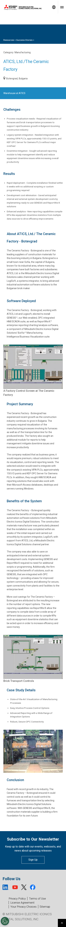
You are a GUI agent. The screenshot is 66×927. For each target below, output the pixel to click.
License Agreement (22, 902)
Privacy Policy (17, 898)
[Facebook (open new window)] (32, 887)
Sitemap (45, 906)
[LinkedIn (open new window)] (6, 887)
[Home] (25, 7)
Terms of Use (37, 898)
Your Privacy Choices (23, 906)
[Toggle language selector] (54, 7)
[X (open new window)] (24, 887)
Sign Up (33, 859)
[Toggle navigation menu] (62, 7)
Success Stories (24, 40)
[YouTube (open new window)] (15, 887)
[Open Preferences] (5, 921)
